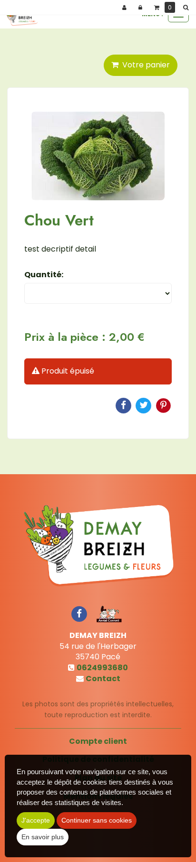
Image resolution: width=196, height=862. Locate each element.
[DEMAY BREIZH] (21, 16)
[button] (187, 7)
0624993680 (102, 667)
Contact (103, 678)
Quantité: (43, 275)
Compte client (98, 741)
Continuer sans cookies (96, 820)
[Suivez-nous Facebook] (79, 613)
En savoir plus (42, 837)
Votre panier (144, 64)
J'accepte (35, 820)
